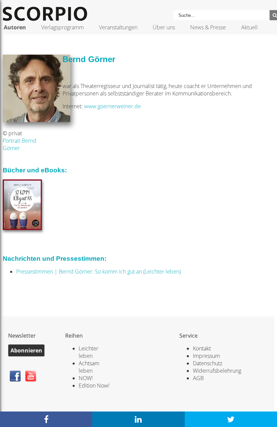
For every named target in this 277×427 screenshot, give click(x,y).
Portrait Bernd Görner (19, 144)
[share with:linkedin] (138, 419)
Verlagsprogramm (62, 27)
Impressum (206, 356)
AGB (198, 378)
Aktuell (249, 27)
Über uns (164, 27)
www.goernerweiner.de (112, 106)
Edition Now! (94, 385)
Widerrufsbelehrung (217, 370)
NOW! (86, 378)
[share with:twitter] (231, 419)
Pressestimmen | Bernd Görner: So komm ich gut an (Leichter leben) (98, 271)
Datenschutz (207, 363)
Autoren (15, 27)
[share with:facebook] (46, 419)
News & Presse (208, 27)
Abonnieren (26, 350)
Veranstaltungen (118, 27)
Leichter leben (88, 352)
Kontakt (202, 348)
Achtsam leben (89, 367)
